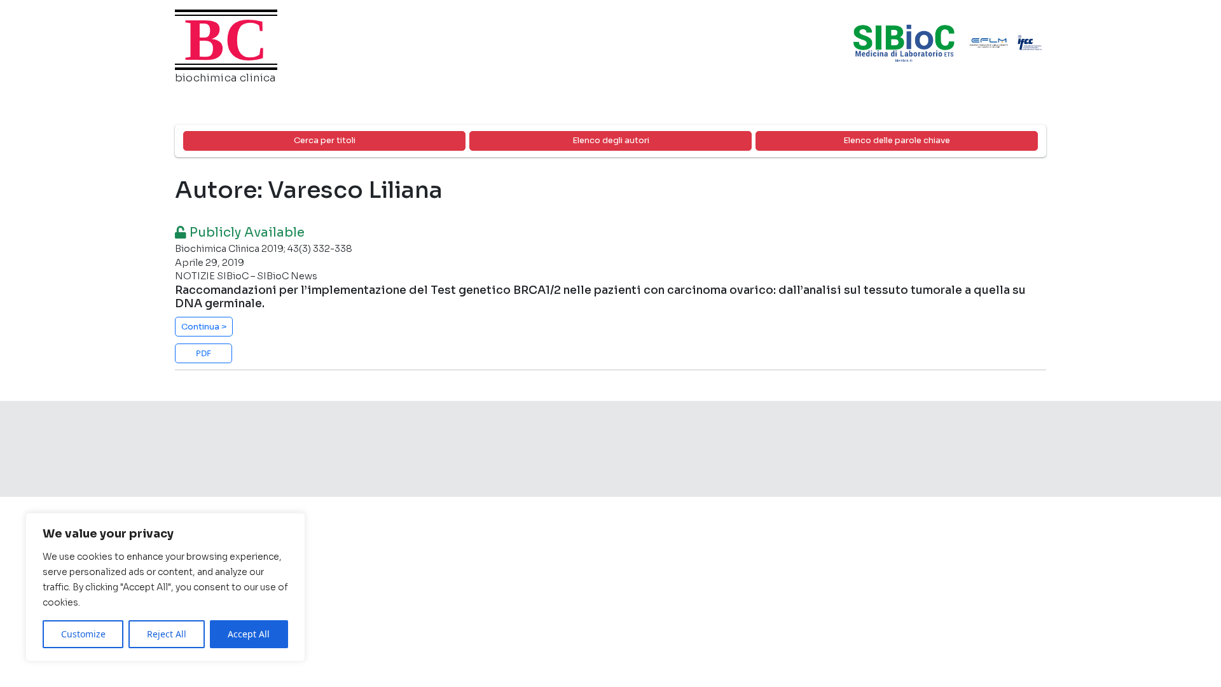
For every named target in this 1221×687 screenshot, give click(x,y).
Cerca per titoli (324, 140)
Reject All (166, 634)
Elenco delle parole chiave (896, 140)
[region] (165, 587)
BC (226, 39)
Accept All (249, 634)
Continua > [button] (204, 326)
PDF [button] (203, 353)
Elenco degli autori (610, 140)
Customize (83, 634)
